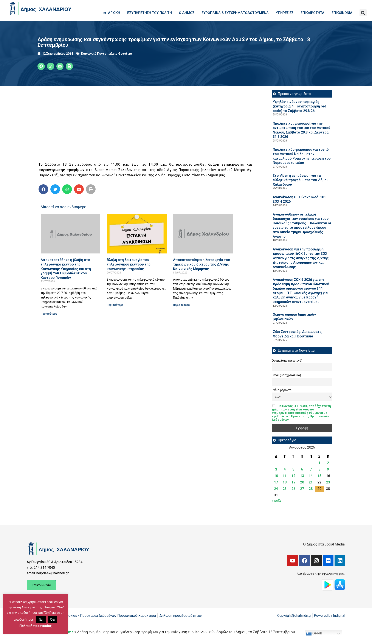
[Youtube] (292, 560)
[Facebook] (304, 560)
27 (302, 489)
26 (293, 489)
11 (285, 476)
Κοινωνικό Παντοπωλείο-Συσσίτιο (106, 53)
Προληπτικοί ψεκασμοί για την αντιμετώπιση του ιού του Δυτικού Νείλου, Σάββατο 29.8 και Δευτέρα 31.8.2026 (301, 130)
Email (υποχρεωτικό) (286, 375)
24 (276, 489)
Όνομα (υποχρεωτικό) (287, 360)
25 (285, 489)
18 (285, 482)
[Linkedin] (340, 560)
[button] (363, 12)
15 (319, 476)
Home (68, 631)
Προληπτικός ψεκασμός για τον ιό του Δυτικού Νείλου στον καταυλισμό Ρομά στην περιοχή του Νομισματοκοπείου (302, 156)
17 (276, 482)
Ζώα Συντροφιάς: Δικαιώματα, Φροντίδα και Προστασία (297, 334)
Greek (317, 633)
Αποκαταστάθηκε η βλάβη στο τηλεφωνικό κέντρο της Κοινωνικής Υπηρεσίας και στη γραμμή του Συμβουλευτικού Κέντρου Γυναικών (66, 269)
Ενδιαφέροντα (281, 390)
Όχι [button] (52, 619)
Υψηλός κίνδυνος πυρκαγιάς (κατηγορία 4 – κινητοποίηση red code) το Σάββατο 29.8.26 (299, 106)
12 (293, 476)
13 (302, 476)
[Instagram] (316, 560)
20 (302, 482)
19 (293, 482)
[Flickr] (328, 560)
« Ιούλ (276, 501)
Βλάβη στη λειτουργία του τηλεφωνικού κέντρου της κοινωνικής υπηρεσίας (128, 264)
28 (311, 489)
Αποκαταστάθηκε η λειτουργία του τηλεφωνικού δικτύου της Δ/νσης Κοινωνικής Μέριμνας (201, 264)
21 (311, 482)
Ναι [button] (41, 619)
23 (328, 482)
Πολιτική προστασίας (35, 626)
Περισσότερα (49, 313)
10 (276, 476)
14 (311, 476)
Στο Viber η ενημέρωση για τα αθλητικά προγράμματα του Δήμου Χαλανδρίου (301, 180)
